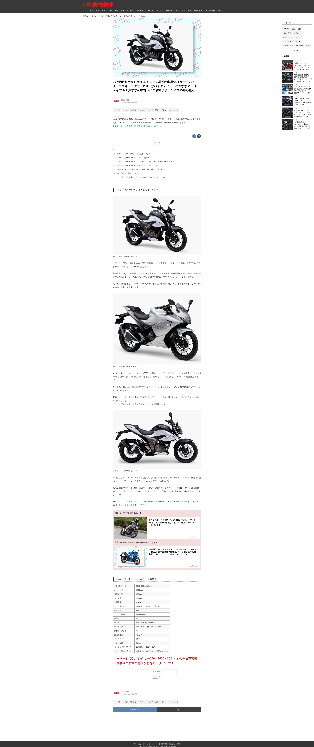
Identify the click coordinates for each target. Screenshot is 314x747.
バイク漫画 (287, 33)
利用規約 (137, 744)
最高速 (297, 41)
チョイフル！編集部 (129, 102)
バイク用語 (299, 45)
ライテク (298, 37)
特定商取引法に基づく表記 (170, 744)
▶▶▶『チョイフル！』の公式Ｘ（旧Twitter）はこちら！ (138, 126)
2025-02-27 (125, 100)
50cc (308, 45)
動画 (293, 29)
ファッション (288, 45)
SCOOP (286, 29)
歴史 (299, 29)
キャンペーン (288, 37)
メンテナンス (288, 41)
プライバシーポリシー (151, 744)
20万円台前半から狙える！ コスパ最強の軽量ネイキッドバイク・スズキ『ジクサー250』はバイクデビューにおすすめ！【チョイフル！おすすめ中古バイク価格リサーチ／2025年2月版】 (156, 86)
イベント (297, 33)
